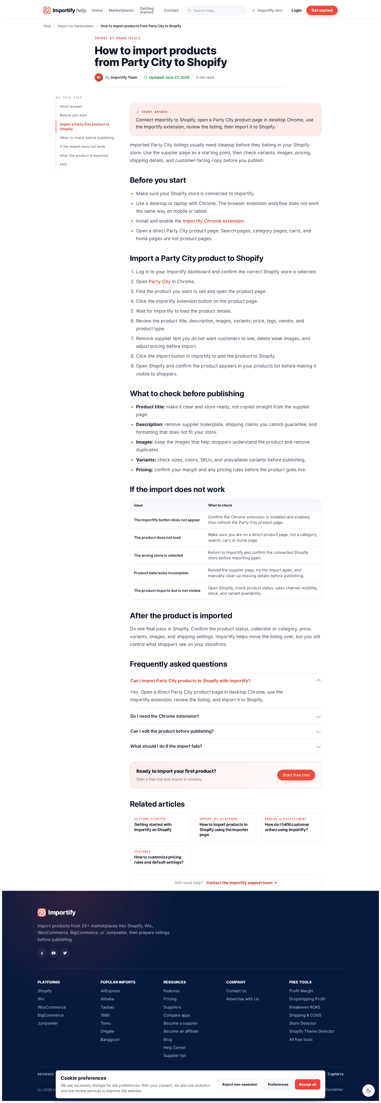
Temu (106, 1023)
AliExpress (110, 990)
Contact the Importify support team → (241, 882)
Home (97, 10)
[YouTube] (53, 952)
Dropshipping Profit (307, 998)
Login (297, 10)
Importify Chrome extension (213, 221)
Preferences (278, 1084)
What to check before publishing (87, 138)
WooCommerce (52, 1007)
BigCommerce (51, 1015)
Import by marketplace (76, 26)
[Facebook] (42, 952)
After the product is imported (84, 155)
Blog (168, 1039)
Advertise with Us (242, 998)
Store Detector (302, 1023)
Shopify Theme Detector (311, 1031)
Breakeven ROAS (304, 1007)
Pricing (170, 998)
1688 (105, 1015)
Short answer (71, 106)
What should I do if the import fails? (166, 746)
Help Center (175, 1047)
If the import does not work (82, 146)
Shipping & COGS (305, 1015)
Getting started (147, 10)
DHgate (107, 1031)
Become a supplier (181, 1023)
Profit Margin (301, 990)
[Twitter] (64, 952)
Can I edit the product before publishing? (172, 731)
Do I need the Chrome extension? (164, 716)
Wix (41, 998)
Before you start (73, 115)
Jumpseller (48, 1023)
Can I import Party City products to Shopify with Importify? (190, 680)
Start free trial (296, 775)
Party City (160, 281)
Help (47, 26)
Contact (171, 10)
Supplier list (175, 1055)
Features (172, 990)
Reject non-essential (239, 1084)
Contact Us (236, 990)
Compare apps (177, 1015)
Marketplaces (121, 10)
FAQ (63, 164)
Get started (322, 10)
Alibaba (107, 998)
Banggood (110, 1039)
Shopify (45, 990)
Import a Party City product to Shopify (84, 126)
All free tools (301, 1039)
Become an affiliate (181, 1031)
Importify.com (270, 10)
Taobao (107, 1007)
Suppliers (172, 1007)
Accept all (307, 1084)
